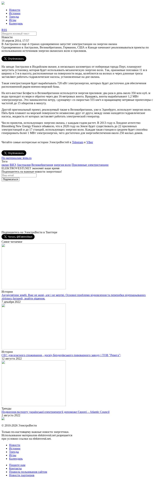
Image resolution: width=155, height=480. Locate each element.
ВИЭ (13, 164)
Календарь (16, 23)
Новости (14, 9)
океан (5, 164)
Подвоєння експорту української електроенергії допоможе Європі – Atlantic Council (55, 411)
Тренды (14, 16)
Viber (89, 142)
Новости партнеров (21, 475)
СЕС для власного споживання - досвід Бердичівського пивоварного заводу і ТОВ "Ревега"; (61, 355)
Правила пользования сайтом (28, 471)
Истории (14, 13)
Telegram (77, 142)
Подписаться (10, 179)
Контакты (15, 468)
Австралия (24, 164)
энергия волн (62, 164)
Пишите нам (17, 465)
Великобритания (42, 164)
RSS (4, 29)
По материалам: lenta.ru (17, 158)
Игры (12, 20)
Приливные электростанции (90, 164)
